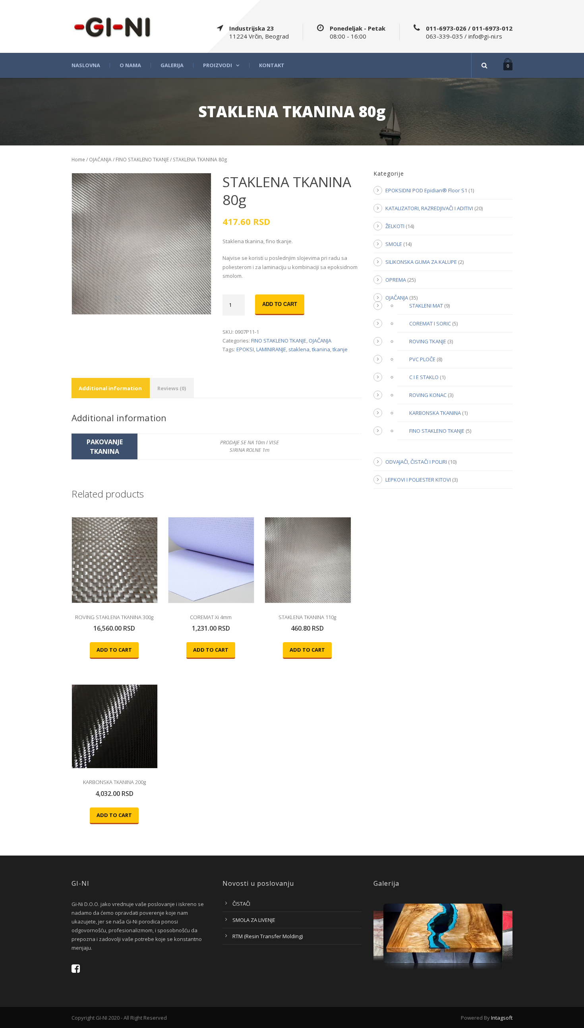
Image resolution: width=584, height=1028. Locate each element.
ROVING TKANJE (427, 341)
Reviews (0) (171, 388)
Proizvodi (217, 65)
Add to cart (279, 304)
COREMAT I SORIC (430, 323)
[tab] (110, 388)
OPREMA (395, 279)
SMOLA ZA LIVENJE (253, 919)
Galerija (172, 65)
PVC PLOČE (422, 359)
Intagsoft (501, 1017)
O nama (130, 65)
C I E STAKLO (424, 377)
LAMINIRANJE (271, 349)
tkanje (340, 349)
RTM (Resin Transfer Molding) (267, 936)
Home (78, 159)
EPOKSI (245, 349)
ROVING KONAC (428, 395)
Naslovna (86, 65)
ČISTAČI (241, 903)
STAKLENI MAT (426, 305)
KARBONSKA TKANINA (435, 412)
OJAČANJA (100, 159)
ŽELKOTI (394, 226)
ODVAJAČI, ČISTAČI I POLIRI (416, 461)
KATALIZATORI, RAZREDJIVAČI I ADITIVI (429, 208)
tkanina (321, 349)
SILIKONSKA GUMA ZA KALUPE (421, 261)
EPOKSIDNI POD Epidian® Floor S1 (426, 190)
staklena (298, 349)
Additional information (110, 388)
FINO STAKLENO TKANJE (142, 159)
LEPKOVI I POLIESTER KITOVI (418, 479)
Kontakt (271, 65)
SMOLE (393, 244)
